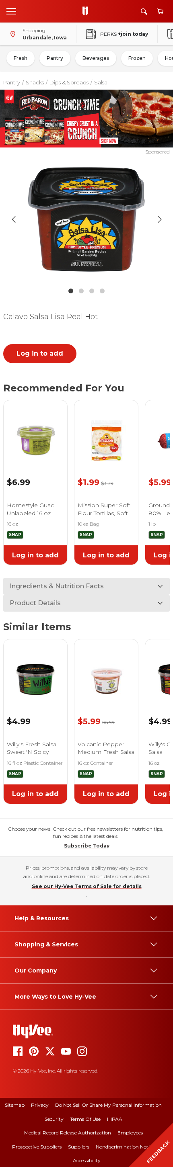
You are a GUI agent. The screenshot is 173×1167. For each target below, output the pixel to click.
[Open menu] (11, 11)
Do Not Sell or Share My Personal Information (108, 1105)
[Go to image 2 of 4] (81, 291)
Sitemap (15, 1105)
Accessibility (87, 1160)
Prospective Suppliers (37, 1147)
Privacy (40, 1105)
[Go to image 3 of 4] (91, 291)
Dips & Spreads (69, 82)
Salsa (100, 82)
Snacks (35, 82)
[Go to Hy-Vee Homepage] (87, 11)
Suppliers (78, 1147)
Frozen (137, 58)
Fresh (20, 58)
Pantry (55, 58)
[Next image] (160, 219)
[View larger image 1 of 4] (87, 219)
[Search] (144, 11)
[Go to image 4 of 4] (102, 291)
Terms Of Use (85, 1119)
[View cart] (160, 11)
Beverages (95, 58)
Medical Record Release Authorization (67, 1133)
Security (54, 1119)
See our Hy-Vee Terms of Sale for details (87, 886)
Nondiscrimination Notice (125, 1147)
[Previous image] (14, 219)
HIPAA (114, 1119)
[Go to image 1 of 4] (71, 291)
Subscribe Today (86, 846)
